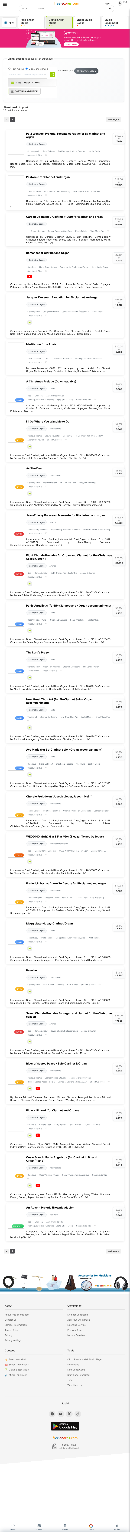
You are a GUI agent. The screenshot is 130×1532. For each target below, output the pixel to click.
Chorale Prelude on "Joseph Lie (77, 811)
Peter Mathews (34, 191)
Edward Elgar (45, 1124)
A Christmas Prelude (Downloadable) (51, 381)
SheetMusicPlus (34, 155)
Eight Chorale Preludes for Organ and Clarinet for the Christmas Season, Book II (69, 557)
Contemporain (33, 151)
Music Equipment (18, 1375)
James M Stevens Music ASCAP (72, 1082)
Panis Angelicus (77, 620)
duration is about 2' (51, 811)
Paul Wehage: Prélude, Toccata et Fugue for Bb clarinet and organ (65, 135)
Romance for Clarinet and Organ (47, 252)
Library (65, 1529)
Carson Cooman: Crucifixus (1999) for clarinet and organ (64, 216)
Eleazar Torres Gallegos (45, 851)
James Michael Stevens (55, 1078)
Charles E (39, 396)
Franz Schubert (46, 764)
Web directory (74, 1385)
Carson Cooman (38, 231)
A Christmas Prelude (55, 396)
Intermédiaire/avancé (58, 843)
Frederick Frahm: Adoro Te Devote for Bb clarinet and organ (66, 883)
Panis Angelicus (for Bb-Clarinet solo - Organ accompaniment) (68, 605)
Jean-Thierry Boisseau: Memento (65, 529)
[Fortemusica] (54, 1446)
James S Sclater (87, 573)
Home (13, 1529)
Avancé (52, 522)
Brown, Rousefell (52, 436)
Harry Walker (59, 1124)
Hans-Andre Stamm (48, 267)
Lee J (47, 358)
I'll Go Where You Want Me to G (89, 436)
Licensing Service (76, 1324)
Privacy (9, 1335)
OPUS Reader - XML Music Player (84, 1359)
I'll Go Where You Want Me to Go (47, 421)
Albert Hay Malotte (51, 667)
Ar (61, 482)
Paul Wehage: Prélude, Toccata (71, 151)
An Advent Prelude (54, 1222)
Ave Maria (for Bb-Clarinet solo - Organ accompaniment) (64, 749)
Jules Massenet (34, 358)
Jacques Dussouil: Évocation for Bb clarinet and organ (62, 297)
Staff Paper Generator (78, 1375)
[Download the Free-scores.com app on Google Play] (65, 1426)
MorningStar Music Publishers (86, 191)
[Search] (52, 74)
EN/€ (125, 2)
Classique (31, 267)
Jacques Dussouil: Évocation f (75, 311)
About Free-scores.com (17, 1314)
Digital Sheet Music (19, 1369)
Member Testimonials (16, 1324)
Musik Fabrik (94, 151)
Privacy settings (13, 1340)
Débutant (53, 1214)
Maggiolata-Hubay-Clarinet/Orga (70, 938)
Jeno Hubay (32, 938)
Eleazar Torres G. (98, 851)
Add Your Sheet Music (78, 1319)
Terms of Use (11, 1330)
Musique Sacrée (34, 436)
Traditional (32, 717)
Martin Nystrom (50, 482)
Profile (117, 1529)
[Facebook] (52, 1414)
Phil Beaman (46, 938)
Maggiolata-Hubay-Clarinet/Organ (49, 923)
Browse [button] (39, 1529)
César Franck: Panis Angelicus (75, 1175)
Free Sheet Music (18, 1359)
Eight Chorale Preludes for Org (64, 573)
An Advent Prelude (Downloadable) (50, 1207)
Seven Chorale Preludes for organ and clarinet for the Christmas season (69, 1015)
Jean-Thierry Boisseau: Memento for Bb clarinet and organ (65, 515)
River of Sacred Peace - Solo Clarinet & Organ (56, 1063)
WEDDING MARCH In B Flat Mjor (73, 851)
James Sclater (41, 573)
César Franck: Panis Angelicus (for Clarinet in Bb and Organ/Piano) (61, 1159)
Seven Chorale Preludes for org (64, 1031)
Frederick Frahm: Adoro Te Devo (59, 898)
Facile (52, 388)
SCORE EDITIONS (92, 1124)
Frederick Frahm (34, 898)
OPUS (91, 1529)
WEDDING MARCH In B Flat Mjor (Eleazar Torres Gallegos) (65, 836)
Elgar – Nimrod (75, 1124)
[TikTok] (78, 1414)
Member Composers (77, 1314)
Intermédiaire (55, 428)
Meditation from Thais (41, 344)
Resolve (31, 970)
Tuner (70, 1380)
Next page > (113, 119)
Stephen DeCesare (58, 620)
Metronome (73, 1364)
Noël (29, 396)
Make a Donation (76, 1335)
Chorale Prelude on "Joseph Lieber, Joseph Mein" (59, 796)
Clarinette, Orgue (37, 144)
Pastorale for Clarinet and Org (57, 191)
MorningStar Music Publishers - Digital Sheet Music (50, 399)
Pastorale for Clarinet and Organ (48, 177)
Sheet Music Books (19, 1364)
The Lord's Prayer (38, 652)
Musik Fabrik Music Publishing (96, 529)
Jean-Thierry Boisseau (37, 529)
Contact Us (10, 1319)
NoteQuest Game (76, 1369)
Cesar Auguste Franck (37, 620)
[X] (69, 1414)
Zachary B (67, 436)
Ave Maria (80, 764)
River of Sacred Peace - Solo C (41, 1082)
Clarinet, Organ (88, 71)
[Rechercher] (110, 8)
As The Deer (34, 468)
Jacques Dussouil (51, 311)
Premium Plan (74, 1330)
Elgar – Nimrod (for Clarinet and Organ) (52, 1110)
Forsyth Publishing (87, 482)
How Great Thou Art (69, 717)
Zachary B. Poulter (35, 440)
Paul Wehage (49, 151)
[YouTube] (60, 1414)
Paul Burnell (48, 984)
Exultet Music (93, 620)
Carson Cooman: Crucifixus (60, 231)
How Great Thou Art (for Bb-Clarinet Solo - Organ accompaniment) (59, 701)
